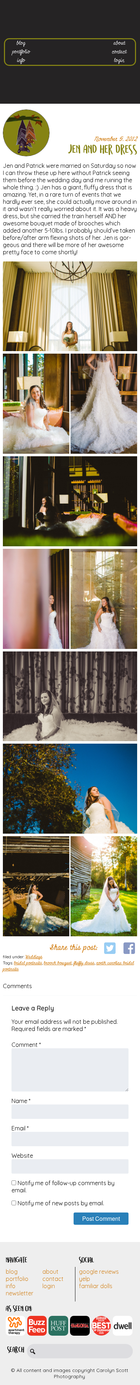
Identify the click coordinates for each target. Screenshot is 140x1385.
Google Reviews (99, 1271)
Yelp (84, 1278)
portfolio (21, 51)
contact (119, 51)
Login (48, 1286)
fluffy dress (84, 963)
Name (21, 1100)
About (50, 1271)
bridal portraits (28, 963)
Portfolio (17, 1278)
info (21, 60)
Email (20, 1128)
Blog (12, 1271)
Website (22, 1155)
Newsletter (19, 1293)
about (119, 43)
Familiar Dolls (95, 1286)
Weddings (33, 957)
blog (21, 43)
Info (10, 1286)
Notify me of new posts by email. (61, 1203)
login (119, 60)
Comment (26, 1044)
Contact (53, 1278)
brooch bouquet (58, 963)
